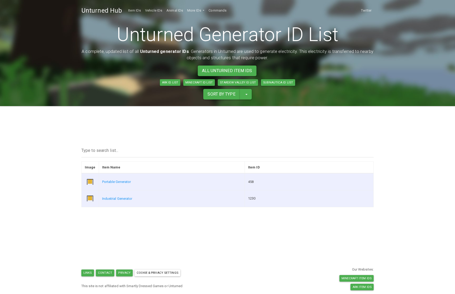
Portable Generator (116, 182)
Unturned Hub (101, 10)
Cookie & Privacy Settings (157, 273)
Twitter (366, 10)
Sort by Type (221, 94)
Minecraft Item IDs (357, 278)
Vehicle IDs (153, 10)
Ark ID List (170, 82)
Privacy (124, 273)
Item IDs (134, 10)
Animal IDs (174, 10)
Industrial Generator (117, 199)
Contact (105, 273)
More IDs (194, 10)
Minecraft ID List (199, 82)
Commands (217, 10)
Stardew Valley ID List (238, 82)
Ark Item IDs (362, 287)
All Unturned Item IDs (227, 70)
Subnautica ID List (278, 82)
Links (87, 273)
